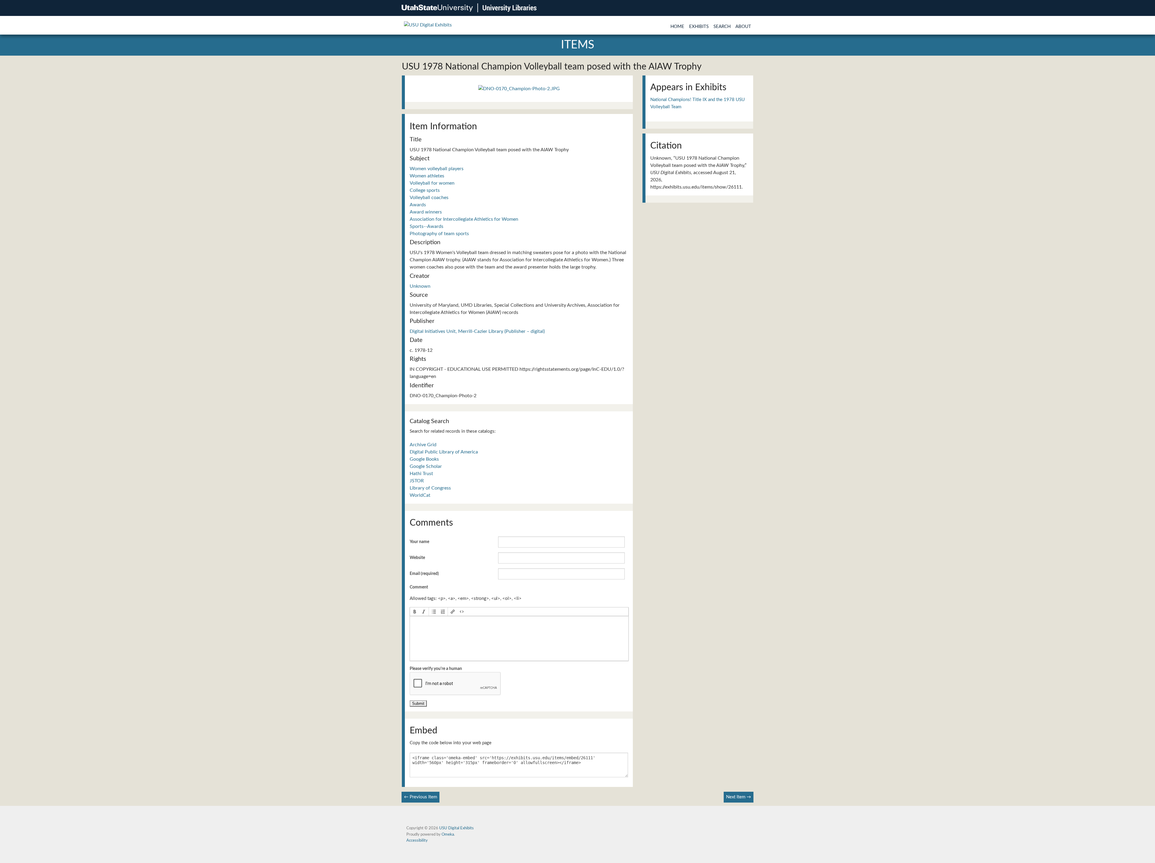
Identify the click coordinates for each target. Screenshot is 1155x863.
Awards (418, 204)
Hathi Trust (421, 473)
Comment (419, 587)
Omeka (448, 834)
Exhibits (699, 26)
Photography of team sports (439, 233)
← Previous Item (420, 797)
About (743, 26)
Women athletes (427, 176)
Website (417, 558)
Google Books (424, 459)
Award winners (426, 212)
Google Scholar (426, 466)
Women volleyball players (437, 168)
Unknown (420, 286)
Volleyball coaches (429, 197)
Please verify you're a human (436, 669)
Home (677, 26)
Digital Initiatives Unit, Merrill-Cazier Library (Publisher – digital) (477, 331)
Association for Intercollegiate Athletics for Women (464, 219)
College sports (425, 190)
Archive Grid (423, 444)
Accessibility (417, 840)
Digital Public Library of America (444, 452)
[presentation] (415, 611)
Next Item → (738, 797)
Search (722, 26)
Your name (419, 542)
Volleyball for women (432, 183)
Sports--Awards (426, 226)
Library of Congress (430, 488)
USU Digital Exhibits (456, 828)
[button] (415, 611)
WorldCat (420, 495)
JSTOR (417, 480)
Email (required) (424, 574)
